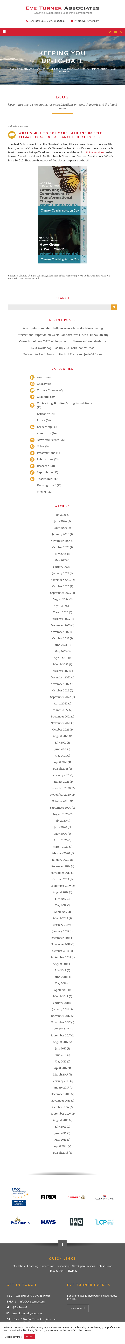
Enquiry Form (57, 1270)
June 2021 (61, 749)
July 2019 (60, 898)
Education (52, 275)
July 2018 (60, 970)
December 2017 (60, 1016)
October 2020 (60, 801)
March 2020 (61, 846)
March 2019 (60, 918)
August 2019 (60, 892)
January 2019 (60, 931)
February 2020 (60, 853)
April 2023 (60, 658)
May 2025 (61, 560)
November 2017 (60, 1022)
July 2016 (60, 1126)
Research (13, 278)
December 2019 (60, 866)
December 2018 (60, 937)
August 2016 (60, 1120)
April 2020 (61, 840)
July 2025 (60, 553)
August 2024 (61, 599)
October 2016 (60, 1107)
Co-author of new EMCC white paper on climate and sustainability (62, 341)
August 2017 (60, 1042)
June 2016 (61, 1133)
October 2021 (60, 729)
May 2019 (61, 905)
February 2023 (60, 671)
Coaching (41, 275)
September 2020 (60, 807)
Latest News (104, 1266)
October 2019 (60, 879)
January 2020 (60, 859)
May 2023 (61, 651)
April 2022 (61, 703)
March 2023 (60, 664)
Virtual (35, 278)
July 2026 (61, 514)
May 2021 (61, 755)
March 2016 (60, 1152)
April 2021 (60, 762)
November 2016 (60, 1100)
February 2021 (61, 775)
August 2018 (61, 963)
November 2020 (60, 794)
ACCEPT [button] (29, 1336)
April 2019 (60, 911)
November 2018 (61, 944)
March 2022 (60, 710)
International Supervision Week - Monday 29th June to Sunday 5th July (62, 335)
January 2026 (60, 534)
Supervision (25, 278)
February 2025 (61, 566)
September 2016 (60, 1113)
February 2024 (60, 618)
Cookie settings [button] (13, 1336)
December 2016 (60, 1094)
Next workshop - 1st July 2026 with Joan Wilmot (62, 348)
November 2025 (61, 540)
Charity (42, 383)
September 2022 (60, 697)
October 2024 (60, 586)
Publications (45, 459)
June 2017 (61, 1055)
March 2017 (60, 1074)
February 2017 (60, 1081)
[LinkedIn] (115, 32)
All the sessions (94, 152)
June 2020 (60, 827)
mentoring (71, 275)
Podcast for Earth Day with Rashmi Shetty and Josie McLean (62, 354)
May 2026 (60, 527)
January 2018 (60, 1009)
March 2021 (60, 768)
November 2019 (60, 872)
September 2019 (60, 885)
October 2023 (60, 638)
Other (40, 446)
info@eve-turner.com (86, 20)
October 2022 (60, 690)
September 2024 (60, 592)
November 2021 (60, 723)
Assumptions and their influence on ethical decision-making (62, 328)
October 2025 (60, 547)
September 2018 (60, 957)
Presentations (103, 275)
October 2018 (60, 950)
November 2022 (61, 684)
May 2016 (60, 1139)
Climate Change (27, 275)
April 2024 (61, 605)
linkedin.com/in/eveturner (27, 1313)
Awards (42, 377)
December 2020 (60, 788)
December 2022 (61, 677)
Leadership (44, 426)
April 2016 (60, 1146)
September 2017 (60, 1035)
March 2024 (60, 612)
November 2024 (60, 579)
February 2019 (61, 924)
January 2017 (61, 1087)
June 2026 (60, 521)
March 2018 (60, 996)
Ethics (62, 275)
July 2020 (61, 820)
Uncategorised (46, 485)
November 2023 (61, 632)
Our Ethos (19, 1266)
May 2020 (60, 833)
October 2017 (60, 1029)
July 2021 (60, 742)
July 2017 (60, 1048)
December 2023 (61, 625)
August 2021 (60, 736)
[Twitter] (110, 32)
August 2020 (60, 814)
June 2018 (61, 977)
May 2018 (61, 983)
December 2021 (60, 716)
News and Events (86, 275)
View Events (77, 1308)
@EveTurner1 (19, 1307)
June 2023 (61, 645)
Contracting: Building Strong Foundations (64, 403)
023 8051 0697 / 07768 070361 (47, 20)
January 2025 (60, 573)
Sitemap (72, 1270)
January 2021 (60, 781)
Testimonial (45, 479)
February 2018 (61, 1003)
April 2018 (60, 990)
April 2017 (60, 1068)
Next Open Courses (83, 1266)
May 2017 (60, 1061)
